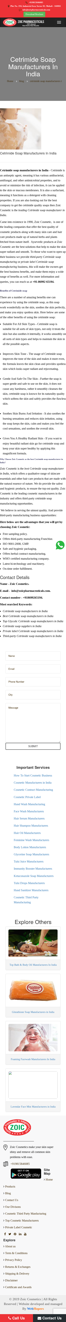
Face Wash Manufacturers (29, 811)
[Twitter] (10, 1234)
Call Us (18, 1318)
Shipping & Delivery (17, 1273)
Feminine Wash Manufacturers (31, 840)
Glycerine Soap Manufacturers (31, 854)
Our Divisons (12, 1206)
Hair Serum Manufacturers (29, 818)
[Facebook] (5, 1234)
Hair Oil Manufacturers (27, 832)
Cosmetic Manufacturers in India (33, 782)
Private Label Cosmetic (18, 1227)
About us (10, 1246)
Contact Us (11, 1200)
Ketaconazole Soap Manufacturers (34, 875)
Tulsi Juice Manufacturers (28, 861)
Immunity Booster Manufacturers (33, 868)
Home (49, 1179)
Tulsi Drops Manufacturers (29, 883)
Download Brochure (34, 14)
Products (9, 1186)
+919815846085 (36, 2)
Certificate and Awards (18, 1287)
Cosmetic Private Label (27, 797)
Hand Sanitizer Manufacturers (31, 890)
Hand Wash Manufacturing (29, 804)
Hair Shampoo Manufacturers (31, 825)
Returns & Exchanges (17, 1266)
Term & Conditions (16, 1253)
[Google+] (15, 1234)
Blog (7, 1193)
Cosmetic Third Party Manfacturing (25, 1213)
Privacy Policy (13, 1259)
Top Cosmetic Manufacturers (21, 1220)
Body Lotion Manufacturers (30, 847)
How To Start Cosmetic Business (33, 775)
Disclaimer (11, 1280)
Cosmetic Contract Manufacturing (33, 789)
